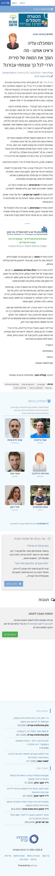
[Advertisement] (27, 670)
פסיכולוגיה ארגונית (36, 388)
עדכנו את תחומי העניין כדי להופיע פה (28, 523)
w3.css (34, 865)
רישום (14, 2)
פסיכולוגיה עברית (42, 9)
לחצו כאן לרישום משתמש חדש (39, 623)
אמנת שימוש (19, 855)
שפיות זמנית (39, 34)
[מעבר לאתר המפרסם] (27, 20)
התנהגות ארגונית (28, 384)
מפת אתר (23, 859)
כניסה (22, 2)
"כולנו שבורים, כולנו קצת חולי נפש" (32, 563)
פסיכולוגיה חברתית (12, 384)
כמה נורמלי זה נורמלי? (38, 545)
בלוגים (49, 34)
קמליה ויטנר (47, 72)
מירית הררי (48, 82)
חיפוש (4, 2)
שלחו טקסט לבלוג (42, 76)
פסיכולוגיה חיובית (20, 388)
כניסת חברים (10, 634)
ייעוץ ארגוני (41, 384)
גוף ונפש (49, 388)
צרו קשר (45, 855)
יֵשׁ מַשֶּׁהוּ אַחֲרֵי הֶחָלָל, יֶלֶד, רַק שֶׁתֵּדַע (33, 731)
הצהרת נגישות (33, 855)
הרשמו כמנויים (9, 72)
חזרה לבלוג (11, 583)
